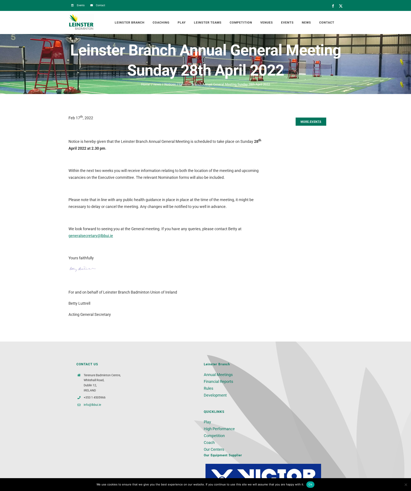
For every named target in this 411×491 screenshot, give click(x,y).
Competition (214, 435)
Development (215, 395)
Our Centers (214, 449)
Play (207, 422)
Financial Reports (218, 381)
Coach (209, 442)
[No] (406, 484)
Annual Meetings (218, 374)
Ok (310, 484)
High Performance (219, 429)
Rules (208, 388)
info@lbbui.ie (92, 404)
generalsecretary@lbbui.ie (90, 235)
